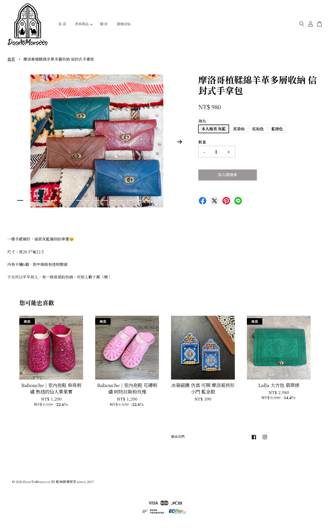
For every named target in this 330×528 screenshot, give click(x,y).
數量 (202, 142)
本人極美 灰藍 (213, 129)
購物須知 (123, 24)
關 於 (104, 24)
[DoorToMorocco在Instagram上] (264, 439)
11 (105, 200)
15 (139, 200)
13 (122, 200)
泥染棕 (239, 129)
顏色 (202, 121)
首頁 (11, 59)
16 (147, 200)
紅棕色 (258, 129)
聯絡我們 (178, 436)
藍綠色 (277, 129)
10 (96, 200)
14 (130, 200)
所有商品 (82, 24)
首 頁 (62, 24)
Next (180, 142)
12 (113, 200)
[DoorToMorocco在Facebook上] (254, 439)
